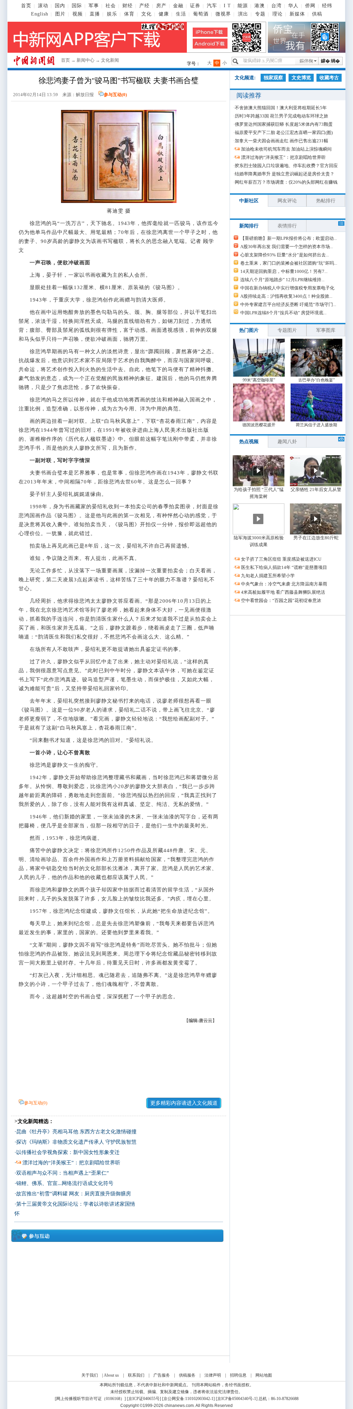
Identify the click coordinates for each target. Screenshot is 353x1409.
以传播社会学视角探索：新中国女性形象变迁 (68, 1152)
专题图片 (287, 330)
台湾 (276, 5)
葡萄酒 (201, 14)
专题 (260, 14)
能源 (243, 5)
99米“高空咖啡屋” (259, 380)
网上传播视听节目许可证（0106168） (90, 1398)
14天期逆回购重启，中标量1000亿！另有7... (283, 271)
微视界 (223, 14)
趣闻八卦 (287, 441)
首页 (26, 5)
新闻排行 (249, 225)
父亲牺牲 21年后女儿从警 (316, 489)
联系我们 (136, 1375)
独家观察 (273, 77)
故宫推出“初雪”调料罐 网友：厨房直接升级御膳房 (73, 1193)
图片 (60, 14)
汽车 (212, 5)
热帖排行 (325, 200)
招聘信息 (238, 1375)
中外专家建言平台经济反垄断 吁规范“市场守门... (288, 304)
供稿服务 (187, 1375)
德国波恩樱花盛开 (258, 424)
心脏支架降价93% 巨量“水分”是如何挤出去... (284, 254)
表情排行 (287, 225)
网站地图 (263, 1375)
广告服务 (161, 1375)
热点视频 (249, 441)
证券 (195, 5)
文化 (146, 14)
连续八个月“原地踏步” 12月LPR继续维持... (282, 279)
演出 (243, 14)
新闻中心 (85, 60)
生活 (181, 14)
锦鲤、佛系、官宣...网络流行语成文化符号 (64, 1183)
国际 (77, 5)
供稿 (317, 14)
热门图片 (249, 330)
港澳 (259, 5)
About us (111, 1375)
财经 (127, 5)
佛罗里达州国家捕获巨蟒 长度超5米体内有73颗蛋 (284, 124)
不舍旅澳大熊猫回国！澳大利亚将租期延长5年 (281, 107)
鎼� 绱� (330, 60)
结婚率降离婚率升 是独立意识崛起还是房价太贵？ (284, 173)
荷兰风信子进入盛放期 (316, 424)
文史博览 (301, 77)
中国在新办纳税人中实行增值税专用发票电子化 (287, 287)
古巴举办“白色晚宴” (316, 380)
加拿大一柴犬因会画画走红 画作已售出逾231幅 (281, 140)
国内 (60, 5)
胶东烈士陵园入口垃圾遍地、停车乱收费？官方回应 (286, 165)
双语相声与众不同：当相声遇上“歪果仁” (62, 1173)
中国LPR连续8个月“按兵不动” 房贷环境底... (283, 312)
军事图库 (325, 330)
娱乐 (112, 14)
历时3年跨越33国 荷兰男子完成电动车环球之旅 (281, 116)
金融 (178, 5)
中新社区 (249, 200)
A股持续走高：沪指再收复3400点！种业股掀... (286, 296)
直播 (95, 14)
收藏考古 (329, 77)
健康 (164, 14)
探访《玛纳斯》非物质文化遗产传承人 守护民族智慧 (76, 1142)
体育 (129, 14)
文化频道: (245, 77)
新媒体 (297, 14)
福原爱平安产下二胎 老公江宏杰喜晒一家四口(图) (284, 132)
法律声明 (212, 1375)
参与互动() (115, 94)
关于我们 (89, 1375)
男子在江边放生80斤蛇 (316, 537)
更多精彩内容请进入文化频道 (184, 1103)
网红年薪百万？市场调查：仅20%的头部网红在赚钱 (286, 182)
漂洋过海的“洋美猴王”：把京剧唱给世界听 (71, 1162)
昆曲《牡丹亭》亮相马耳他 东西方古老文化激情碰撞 (76, 1131)
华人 (293, 5)
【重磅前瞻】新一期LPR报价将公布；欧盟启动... (288, 238)
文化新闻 (110, 60)
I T (227, 5)
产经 (144, 5)
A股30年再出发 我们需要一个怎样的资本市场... (286, 246)
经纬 (327, 5)
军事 (94, 5)
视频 (77, 14)
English (39, 14)
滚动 (43, 5)
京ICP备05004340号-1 (236, 1398)
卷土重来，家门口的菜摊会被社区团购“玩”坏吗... (288, 263)
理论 (277, 14)
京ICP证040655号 (144, 1398)
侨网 (310, 5)
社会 (110, 5)
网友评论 (287, 200)
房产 (161, 5)
